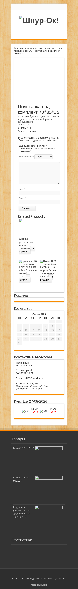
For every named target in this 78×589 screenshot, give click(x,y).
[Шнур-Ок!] (39, 20)
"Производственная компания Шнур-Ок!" (43, 578)
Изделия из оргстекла (37, 48)
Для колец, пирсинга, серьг (44, 116)
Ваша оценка (26, 156)
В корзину (27, 250)
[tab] (24, 124)
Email (22, 198)
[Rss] (39, 572)
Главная (18, 48)
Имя (22, 189)
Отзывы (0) (24, 124)
